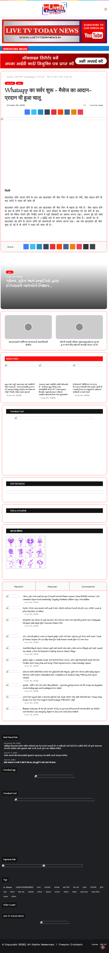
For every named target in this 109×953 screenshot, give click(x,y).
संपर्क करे (103, 944)
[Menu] (105, 10)
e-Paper (7, 887)
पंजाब (5, 891)
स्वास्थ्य (5, 896)
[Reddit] (60, 112)
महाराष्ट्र (48, 891)
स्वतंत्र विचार (95, 891)
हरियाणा (14, 896)
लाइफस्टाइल (84, 891)
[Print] (92, 246)
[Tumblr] (47, 112)
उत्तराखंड (56, 887)
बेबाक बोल (21, 891)
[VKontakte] (67, 112)
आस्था (39, 887)
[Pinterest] (53, 112)
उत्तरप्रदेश (47, 887)
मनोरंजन (39, 891)
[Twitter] (34, 112)
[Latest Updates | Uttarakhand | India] (54, 8)
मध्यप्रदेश (31, 891)
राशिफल (66, 891)
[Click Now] (54, 31)
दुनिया (19, 83)
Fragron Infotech (71, 944)
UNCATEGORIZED (24, 887)
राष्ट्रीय (74, 891)
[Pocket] (80, 112)
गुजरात (85, 887)
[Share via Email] (86, 246)
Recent (18, 586)
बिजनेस (12, 891)
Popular (52, 586)
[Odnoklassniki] (73, 112)
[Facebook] (27, 112)
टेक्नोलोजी (93, 887)
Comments (88, 586)
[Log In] (101, 10)
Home (9, 76)
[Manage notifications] (103, 947)
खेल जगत (76, 887)
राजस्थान (57, 891)
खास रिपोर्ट (18, 76)
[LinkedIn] (40, 112)
